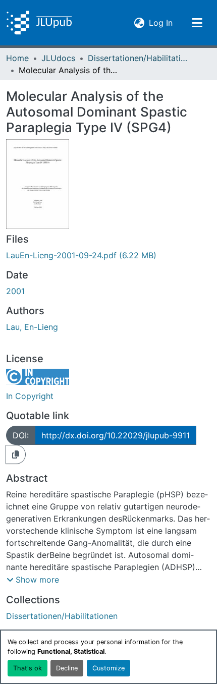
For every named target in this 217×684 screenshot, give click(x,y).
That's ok (27, 668)
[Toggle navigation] (197, 22)
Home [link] (17, 58)
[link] (108, 255)
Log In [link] (161, 22)
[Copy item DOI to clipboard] (16, 454)
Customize (108, 668)
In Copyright (29, 396)
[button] (39, 22)
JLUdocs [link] (58, 58)
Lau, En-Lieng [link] (32, 327)
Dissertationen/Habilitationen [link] (138, 58)
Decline (67, 668)
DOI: (21, 435)
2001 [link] (15, 291)
